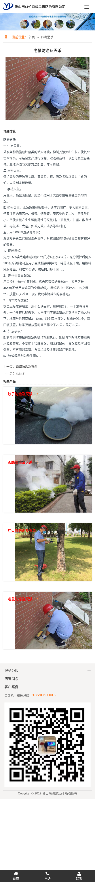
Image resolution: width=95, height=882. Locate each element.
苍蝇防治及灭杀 (20, 462)
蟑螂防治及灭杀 (26, 366)
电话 (47, 878)
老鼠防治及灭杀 (20, 599)
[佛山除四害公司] (34, 11)
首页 (32, 37)
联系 (79, 878)
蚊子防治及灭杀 (20, 394)
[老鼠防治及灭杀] (47, 116)
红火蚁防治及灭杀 (22, 531)
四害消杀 (47, 37)
